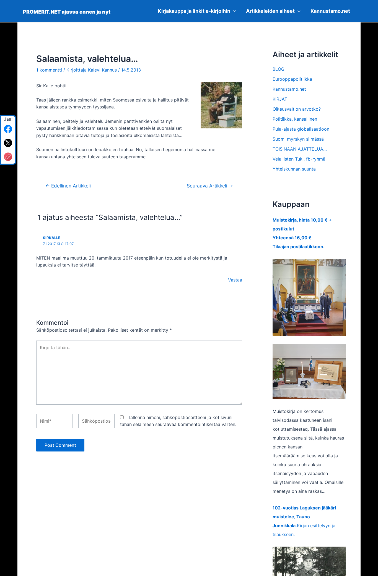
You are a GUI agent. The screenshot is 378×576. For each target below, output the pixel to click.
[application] (233, 11)
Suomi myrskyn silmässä (298, 139)
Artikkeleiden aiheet (270, 11)
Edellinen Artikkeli (68, 185)
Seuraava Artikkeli (210, 185)
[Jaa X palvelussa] (8, 143)
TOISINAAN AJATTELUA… (300, 149)
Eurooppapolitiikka (292, 79)
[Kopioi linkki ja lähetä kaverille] (8, 157)
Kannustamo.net (330, 11)
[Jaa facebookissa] (8, 129)
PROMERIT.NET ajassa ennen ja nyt (66, 12)
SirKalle (51, 237)
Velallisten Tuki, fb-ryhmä (299, 159)
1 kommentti (49, 70)
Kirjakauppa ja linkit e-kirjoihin (194, 11)
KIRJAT (280, 99)
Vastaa (235, 280)
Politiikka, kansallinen (295, 119)
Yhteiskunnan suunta (294, 169)
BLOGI (279, 69)
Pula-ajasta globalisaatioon (301, 129)
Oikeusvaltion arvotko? (297, 109)
